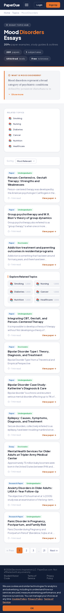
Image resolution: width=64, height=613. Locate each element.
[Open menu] (26, 5)
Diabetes (16, 129)
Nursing (15, 123)
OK (32, 608)
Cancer (15, 134)
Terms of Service (32, 577)
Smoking (15, 118)
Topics (15, 12)
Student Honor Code (11, 577)
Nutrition (15, 140)
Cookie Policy (19, 599)
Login (39, 5)
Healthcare (17, 146)
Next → (54, 550)
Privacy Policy (35, 599)
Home (7, 12)
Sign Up (53, 5)
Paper (12, 5)
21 (44, 550)
